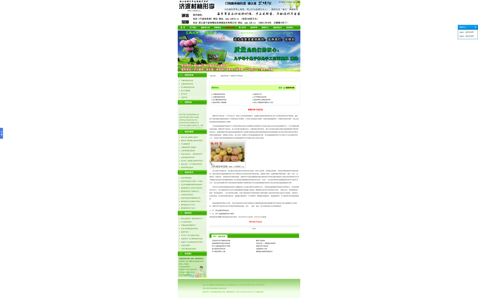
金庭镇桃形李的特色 (188, 157)
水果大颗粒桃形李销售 (188, 249)
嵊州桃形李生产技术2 (188, 208)
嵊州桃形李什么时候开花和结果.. (192, 188)
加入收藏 (296, 2)
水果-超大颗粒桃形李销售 (189, 228)
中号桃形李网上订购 (218, 251)
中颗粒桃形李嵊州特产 (188, 225)
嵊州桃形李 (215, 288)
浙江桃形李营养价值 (222, 210)
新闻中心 (265, 27)
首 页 (183, 27)
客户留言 (282, 2)
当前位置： (213, 76)
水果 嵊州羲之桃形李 (188, 151)
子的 (223, 217)
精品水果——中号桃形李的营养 (191, 164)
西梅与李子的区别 (262, 246)
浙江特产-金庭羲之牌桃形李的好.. (192, 161)
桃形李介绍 (205, 27)
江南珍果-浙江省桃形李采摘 (221, 240)
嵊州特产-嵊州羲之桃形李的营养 (192, 140)
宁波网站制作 (259, 292)
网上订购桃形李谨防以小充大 (263, 102)
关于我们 (193, 27)
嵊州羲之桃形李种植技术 (264, 251)
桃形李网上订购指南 (219, 102)
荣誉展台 (217, 27)
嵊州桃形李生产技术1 (188, 205)
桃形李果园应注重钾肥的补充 (191, 198)
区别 (226, 217)
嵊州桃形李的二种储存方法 (190, 191)
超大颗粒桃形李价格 (219, 100)
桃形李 (208, 288)
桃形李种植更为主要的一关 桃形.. (192, 181)
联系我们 (289, 27)
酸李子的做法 (260, 240)
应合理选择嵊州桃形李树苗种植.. (192, 184)
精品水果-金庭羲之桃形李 (189, 137)
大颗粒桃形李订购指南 (188, 147)
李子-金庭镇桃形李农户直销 (224, 214)
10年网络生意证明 (260, 97)
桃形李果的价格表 (187, 167)
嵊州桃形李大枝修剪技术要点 (191, 201)
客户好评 (242, 27)
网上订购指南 (185, 91)
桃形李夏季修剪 (186, 178)
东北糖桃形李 (185, 144)
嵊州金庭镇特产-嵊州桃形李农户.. (192, 218)
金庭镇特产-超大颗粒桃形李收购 (192, 239)
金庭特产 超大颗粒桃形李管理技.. (192, 242)
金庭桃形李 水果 (261, 249)
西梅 (219, 217)
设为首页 (289, 2)
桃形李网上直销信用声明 (262, 100)
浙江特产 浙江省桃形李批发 (190, 235)
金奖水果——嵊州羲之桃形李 (266, 243)
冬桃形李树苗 (185, 245)
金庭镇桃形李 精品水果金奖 (221, 243)
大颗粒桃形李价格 (219, 97)
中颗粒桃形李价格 (219, 94)
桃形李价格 (224, 76)
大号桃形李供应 (186, 222)
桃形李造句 (185, 232)
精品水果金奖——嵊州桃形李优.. (192, 154)
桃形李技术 (277, 27)
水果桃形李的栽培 (187, 195)
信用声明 (253, 27)
